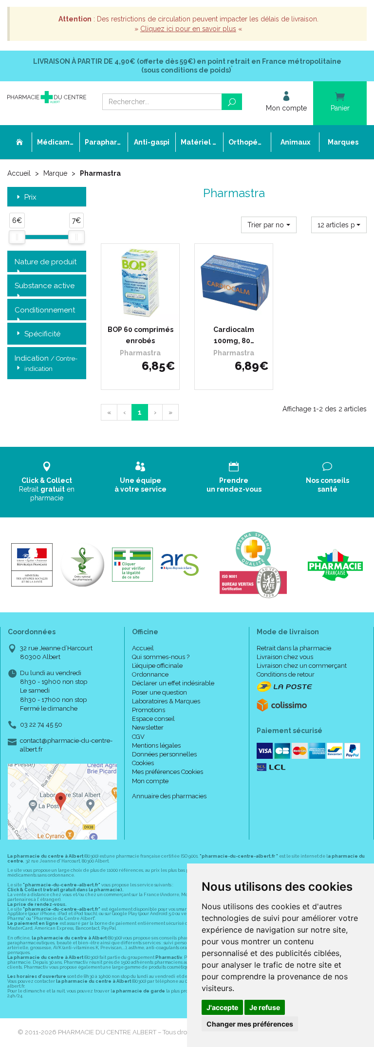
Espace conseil (153, 718)
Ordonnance (150, 674)
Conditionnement (45, 310)
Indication (46, 363)
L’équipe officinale (157, 665)
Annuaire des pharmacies (169, 796)
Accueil (19, 173)
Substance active (45, 285)
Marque (55, 173)
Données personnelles (164, 754)
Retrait (47, 489)
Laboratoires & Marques (166, 701)
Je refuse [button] (264, 1007)
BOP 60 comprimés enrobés (140, 335)
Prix (30, 197)
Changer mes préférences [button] (249, 1024)
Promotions (148, 710)
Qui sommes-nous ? (160, 657)
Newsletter (148, 727)
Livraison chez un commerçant (302, 665)
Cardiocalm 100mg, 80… (233, 335)
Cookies (143, 763)
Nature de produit (45, 261)
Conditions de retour (286, 674)
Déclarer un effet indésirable (173, 683)
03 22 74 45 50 (41, 724)
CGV (138, 736)
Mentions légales (156, 745)
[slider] (17, 237)
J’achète (146, 312)
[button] (269, 225)
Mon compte (150, 781)
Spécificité (42, 334)
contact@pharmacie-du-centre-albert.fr (66, 744)
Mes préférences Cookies (167, 771)
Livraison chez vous (285, 657)
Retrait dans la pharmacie (294, 648)
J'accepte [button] (222, 1007)
